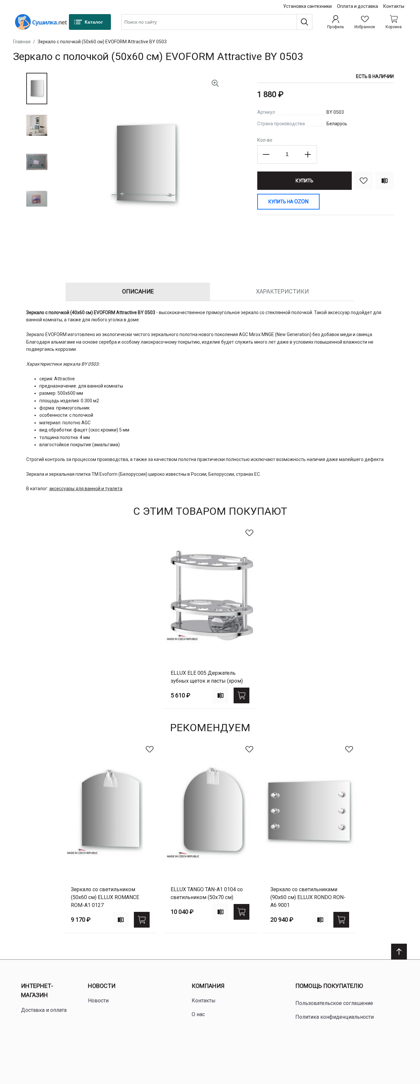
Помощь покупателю (329, 985)
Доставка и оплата (44, 1010)
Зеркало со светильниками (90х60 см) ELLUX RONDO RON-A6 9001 (308, 897)
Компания (208, 985)
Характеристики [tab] (282, 291)
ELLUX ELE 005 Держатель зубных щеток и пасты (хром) (207, 677)
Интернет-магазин (37, 990)
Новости (102, 985)
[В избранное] (363, 180)
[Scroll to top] (399, 951)
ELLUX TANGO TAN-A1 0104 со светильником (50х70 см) (207, 893)
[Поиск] (304, 22)
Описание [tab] (138, 291)
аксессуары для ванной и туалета (85, 488)
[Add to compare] (220, 695)
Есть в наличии (375, 76)
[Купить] (241, 695)
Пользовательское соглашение (334, 1003)
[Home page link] (41, 22)
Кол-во (264, 140)
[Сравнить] (384, 180)
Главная (22, 41)
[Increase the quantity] (308, 154)
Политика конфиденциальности (334, 1017)
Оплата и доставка (357, 6)
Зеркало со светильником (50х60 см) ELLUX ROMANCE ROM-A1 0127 (105, 897)
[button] (36, 88)
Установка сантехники (307, 6)
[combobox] (216, 22)
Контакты (393, 6)
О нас (198, 1014)
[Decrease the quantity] (266, 154)
